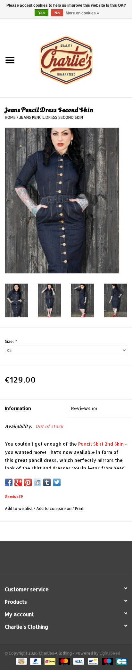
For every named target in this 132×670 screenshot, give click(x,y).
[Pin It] (28, 482)
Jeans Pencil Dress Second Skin (51, 117)
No (57, 13)
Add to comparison (54, 508)
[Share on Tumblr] (47, 482)
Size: (10, 341)
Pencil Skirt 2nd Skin (101, 444)
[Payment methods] (20, 661)
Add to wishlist (19, 508)
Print (79, 508)
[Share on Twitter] (57, 482)
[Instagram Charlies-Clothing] (72, 560)
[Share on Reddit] (37, 482)
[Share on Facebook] (8, 482)
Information (18, 408)
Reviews (84, 408)
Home (10, 117)
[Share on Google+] (18, 482)
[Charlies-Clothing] (76, 59)
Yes (41, 13)
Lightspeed (110, 653)
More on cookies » (82, 13)
